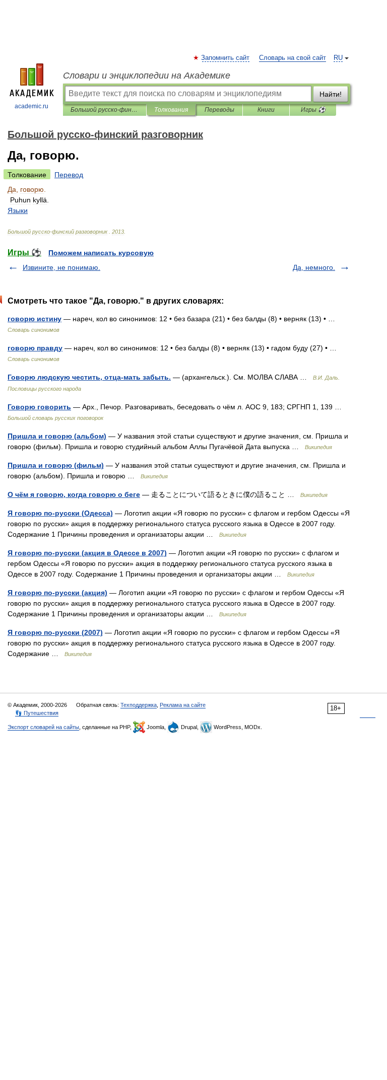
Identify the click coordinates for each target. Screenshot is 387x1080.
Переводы (219, 109)
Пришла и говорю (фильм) (56, 465)
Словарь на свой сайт (292, 57)
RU (338, 57)
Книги (266, 109)
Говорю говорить (39, 407)
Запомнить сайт (225, 57)
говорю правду (35, 348)
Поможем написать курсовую (101, 253)
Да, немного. (314, 267)
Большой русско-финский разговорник (105, 109)
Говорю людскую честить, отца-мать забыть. (89, 377)
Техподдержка (138, 705)
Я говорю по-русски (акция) (57, 593)
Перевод (68, 175)
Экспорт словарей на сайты (43, 727)
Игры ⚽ (313, 109)
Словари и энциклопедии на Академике (146, 75)
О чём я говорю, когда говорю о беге (74, 494)
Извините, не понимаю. (61, 267)
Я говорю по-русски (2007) (55, 632)
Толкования (171, 109)
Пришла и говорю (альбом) (57, 436)
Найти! (330, 94)
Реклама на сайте (183, 705)
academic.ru (31, 106)
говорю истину (34, 319)
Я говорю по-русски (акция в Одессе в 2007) (87, 553)
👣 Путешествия (36, 713)
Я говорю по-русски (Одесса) (60, 513)
